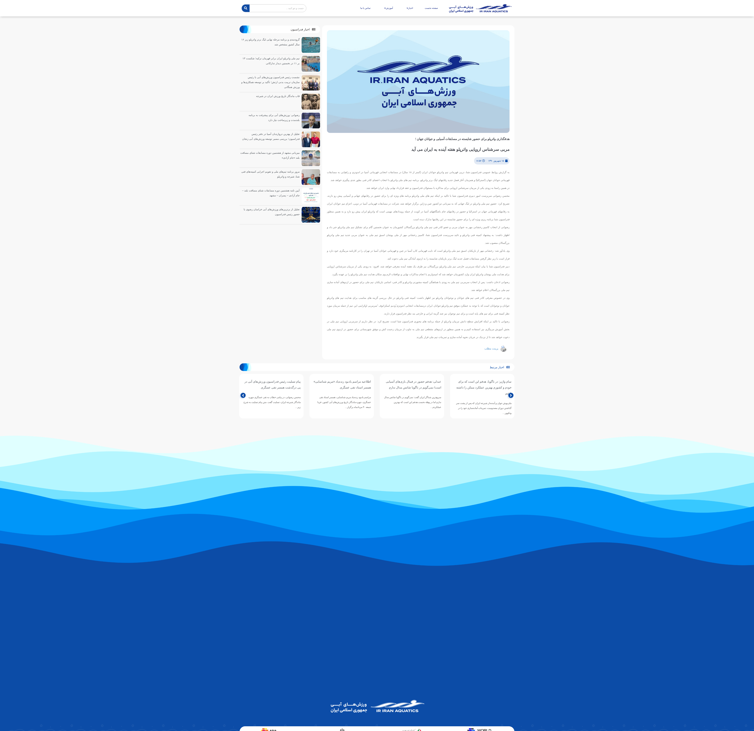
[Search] (246, 8)
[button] (303, 29)
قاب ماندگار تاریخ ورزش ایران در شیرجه (278, 96)
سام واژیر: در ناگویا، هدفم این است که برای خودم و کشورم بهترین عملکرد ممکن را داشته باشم (484, 387)
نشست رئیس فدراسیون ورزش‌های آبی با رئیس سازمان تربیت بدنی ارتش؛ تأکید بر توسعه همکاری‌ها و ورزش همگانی (270, 82)
